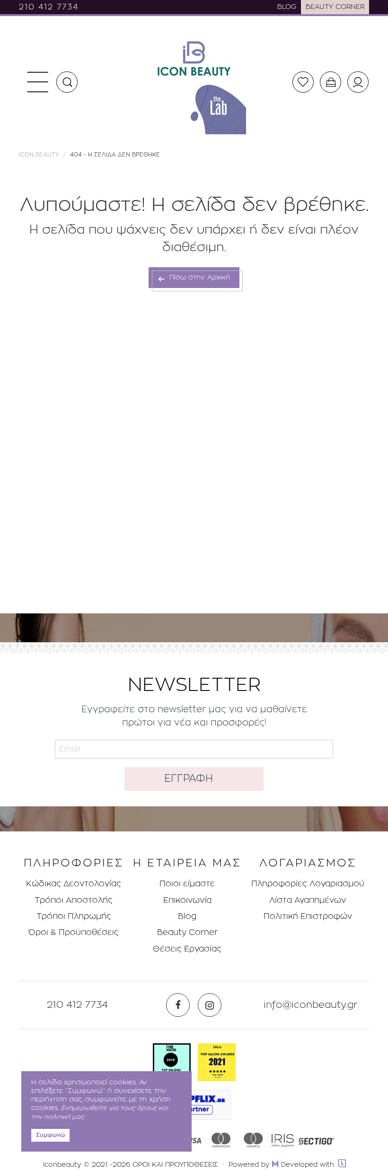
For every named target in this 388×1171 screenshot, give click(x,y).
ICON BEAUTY (39, 154)
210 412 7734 (49, 7)
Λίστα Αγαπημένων (307, 900)
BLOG (286, 7)
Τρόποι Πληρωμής (73, 916)
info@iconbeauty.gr (311, 1005)
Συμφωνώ (50, 1135)
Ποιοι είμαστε (187, 884)
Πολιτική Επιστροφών (308, 916)
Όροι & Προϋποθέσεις (73, 932)
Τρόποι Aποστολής (74, 900)
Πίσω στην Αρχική (198, 277)
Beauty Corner (187, 932)
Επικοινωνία (187, 900)
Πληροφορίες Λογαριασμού (307, 884)
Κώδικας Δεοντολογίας (73, 884)
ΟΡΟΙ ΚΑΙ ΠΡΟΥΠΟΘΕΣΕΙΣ (175, 1165)
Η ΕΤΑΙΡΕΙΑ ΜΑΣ (187, 863)
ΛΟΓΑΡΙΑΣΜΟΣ (307, 863)
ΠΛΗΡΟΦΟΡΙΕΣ (73, 863)
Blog (187, 916)
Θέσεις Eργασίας (187, 949)
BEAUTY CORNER (335, 7)
